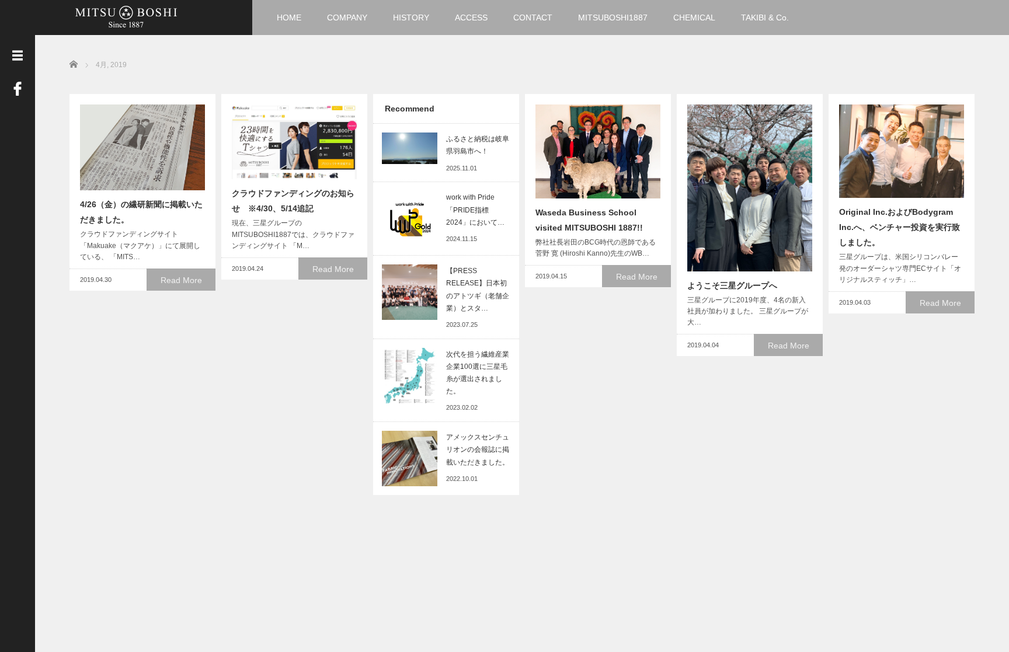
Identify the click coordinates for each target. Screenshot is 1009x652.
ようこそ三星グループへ (732, 285)
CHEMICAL (694, 17)
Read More (181, 280)
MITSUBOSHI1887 (613, 17)
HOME (289, 17)
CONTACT (532, 17)
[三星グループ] (126, 16)
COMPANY (347, 17)
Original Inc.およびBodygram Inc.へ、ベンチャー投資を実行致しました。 (899, 227)
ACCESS (471, 17)
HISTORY (411, 17)
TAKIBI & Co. (765, 17)
